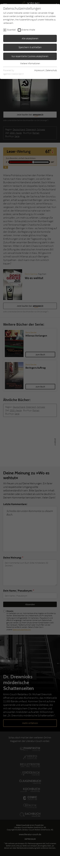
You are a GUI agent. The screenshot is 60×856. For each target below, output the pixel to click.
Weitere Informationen (30, 63)
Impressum (39, 70)
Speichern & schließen (30, 47)
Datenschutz (51, 70)
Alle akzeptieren (30, 38)
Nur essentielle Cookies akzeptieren (30, 56)
